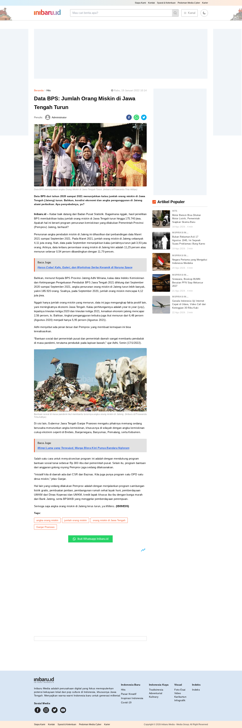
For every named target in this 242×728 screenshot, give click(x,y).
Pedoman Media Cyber (189, 3)
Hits (48, 90)
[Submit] (175, 13)
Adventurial (155, 693)
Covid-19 (126, 702)
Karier (205, 3)
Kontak (151, 3)
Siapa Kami (140, 3)
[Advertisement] (120, 54)
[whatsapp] (136, 117)
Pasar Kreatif (128, 693)
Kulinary (154, 696)
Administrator (59, 117)
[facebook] (129, 117)
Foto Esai (179, 689)
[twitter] (144, 117)
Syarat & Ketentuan (166, 3)
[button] (204, 13)
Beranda (39, 90)
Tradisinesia (156, 689)
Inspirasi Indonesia (132, 698)
